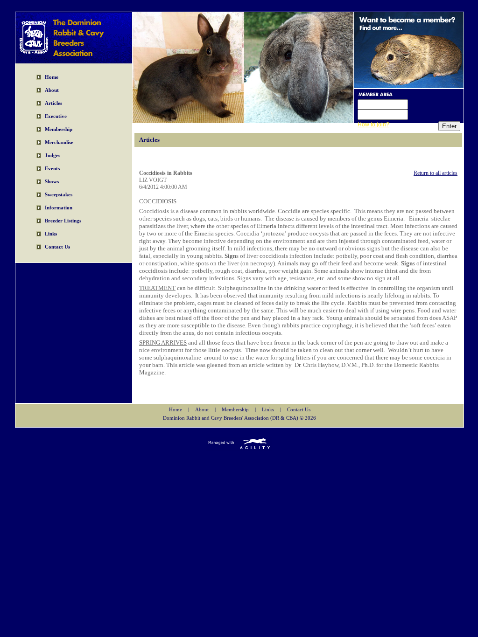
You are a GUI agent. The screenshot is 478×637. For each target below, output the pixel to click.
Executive (56, 116)
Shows (52, 181)
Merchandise (59, 142)
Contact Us (57, 246)
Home (51, 77)
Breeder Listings (63, 220)
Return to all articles (435, 173)
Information (58, 207)
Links (51, 233)
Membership (58, 129)
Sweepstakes (58, 194)
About (52, 90)
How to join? (373, 124)
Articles (53, 103)
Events (52, 168)
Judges (52, 155)
